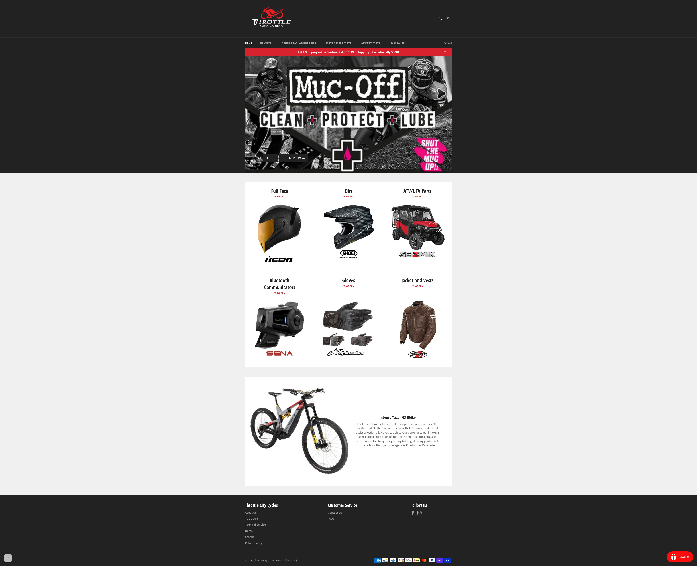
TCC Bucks (251, 519)
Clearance (397, 43)
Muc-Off (297, 158)
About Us (250, 513)
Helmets (266, 43)
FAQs (331, 519)
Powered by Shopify (286, 560)
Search (249, 537)
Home (248, 43)
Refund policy (253, 543)
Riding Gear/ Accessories (299, 43)
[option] (348, 114)
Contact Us (335, 513)
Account (448, 43)
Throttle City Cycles (264, 560)
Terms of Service (255, 525)
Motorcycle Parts (339, 43)
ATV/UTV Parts (371, 43)
